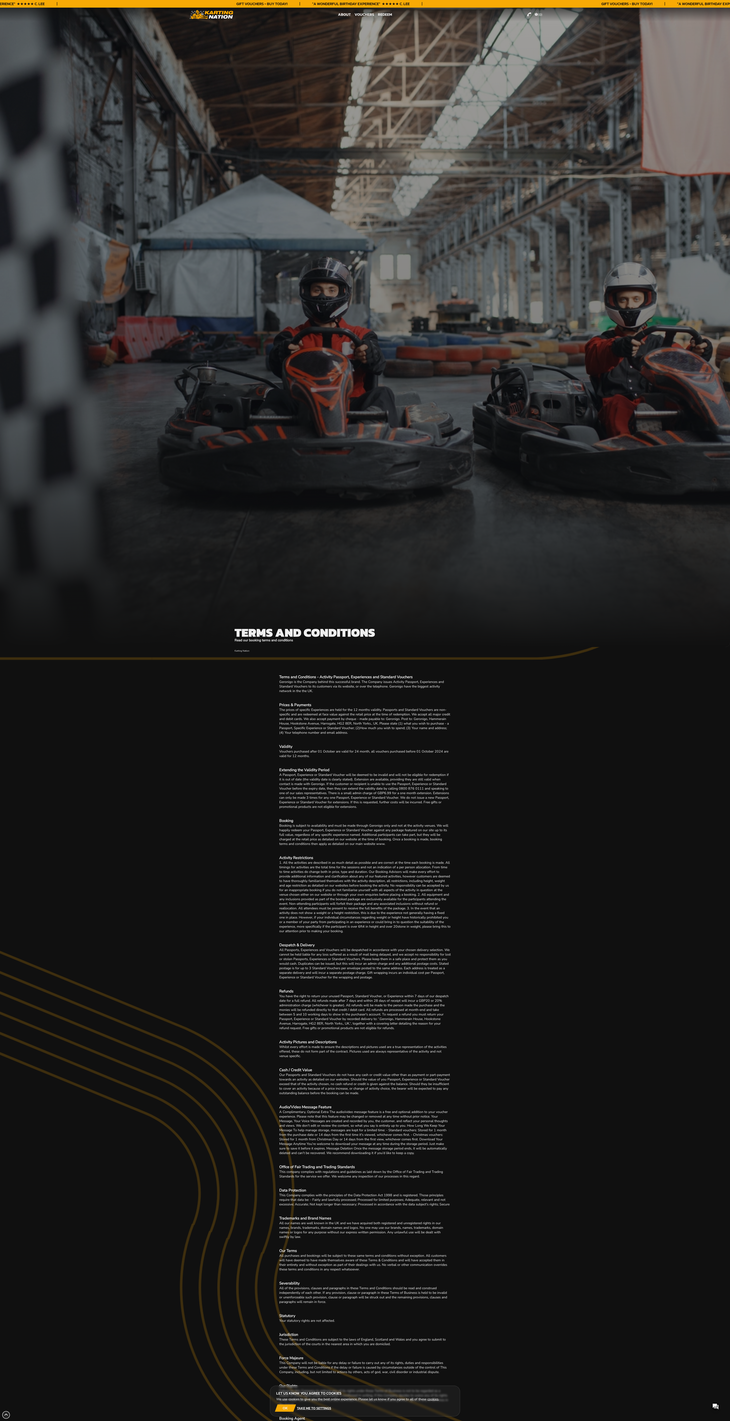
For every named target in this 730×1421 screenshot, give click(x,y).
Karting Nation (242, 650)
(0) (540, 15)
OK (285, 1408)
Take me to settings (314, 1408)
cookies (432, 1399)
